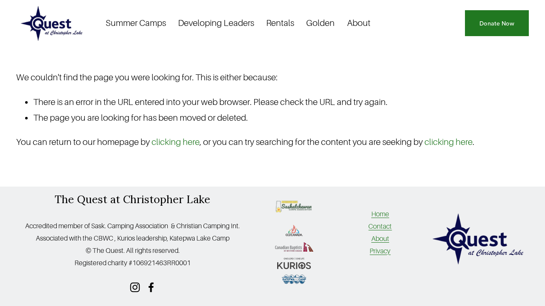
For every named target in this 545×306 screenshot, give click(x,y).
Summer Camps (136, 23)
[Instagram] (135, 287)
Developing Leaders (216, 23)
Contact (380, 226)
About (358, 23)
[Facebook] (151, 287)
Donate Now (496, 23)
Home (380, 214)
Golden (320, 23)
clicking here (176, 142)
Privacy (380, 251)
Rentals (280, 23)
